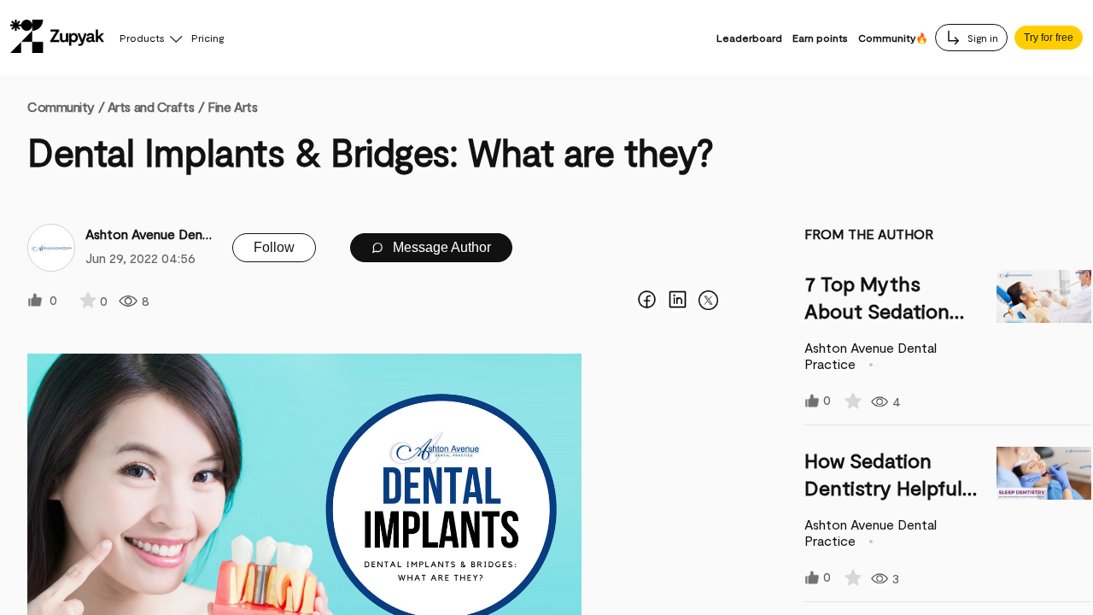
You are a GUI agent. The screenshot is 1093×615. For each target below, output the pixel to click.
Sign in (981, 38)
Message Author (440, 247)
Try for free (1048, 38)
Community (65, 106)
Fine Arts (232, 106)
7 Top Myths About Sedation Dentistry (877, 310)
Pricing (207, 38)
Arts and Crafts (151, 106)
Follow (274, 247)
